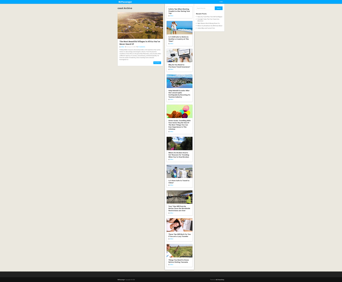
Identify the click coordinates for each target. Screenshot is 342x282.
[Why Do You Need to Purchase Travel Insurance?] (179, 55)
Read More (157, 63)
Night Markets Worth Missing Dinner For (208, 23)
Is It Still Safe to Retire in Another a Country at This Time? (178, 39)
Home (221, 1)
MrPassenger (125, 2)
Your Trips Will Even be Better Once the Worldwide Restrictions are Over (179, 208)
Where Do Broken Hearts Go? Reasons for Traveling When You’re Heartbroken (178, 155)
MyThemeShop (220, 279)
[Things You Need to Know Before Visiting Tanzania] (179, 250)
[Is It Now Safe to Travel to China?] (179, 171)
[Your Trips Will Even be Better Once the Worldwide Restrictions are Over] (179, 197)
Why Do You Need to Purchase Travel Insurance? (179, 66)
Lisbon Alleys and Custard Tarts (206, 28)
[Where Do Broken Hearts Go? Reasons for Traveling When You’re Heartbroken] (179, 143)
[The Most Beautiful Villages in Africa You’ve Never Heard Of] (140, 25)
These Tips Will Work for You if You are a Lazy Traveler (179, 235)
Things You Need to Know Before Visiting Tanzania (178, 261)
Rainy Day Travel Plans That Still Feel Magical (209, 17)
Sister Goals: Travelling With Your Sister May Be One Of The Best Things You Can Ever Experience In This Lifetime (179, 124)
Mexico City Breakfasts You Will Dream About (209, 26)
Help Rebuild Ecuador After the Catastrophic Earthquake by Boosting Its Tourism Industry (179, 93)
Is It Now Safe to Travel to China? (178, 181)
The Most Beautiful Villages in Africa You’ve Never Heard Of (139, 42)
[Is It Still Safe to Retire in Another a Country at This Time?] (179, 27)
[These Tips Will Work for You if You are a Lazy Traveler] (179, 225)
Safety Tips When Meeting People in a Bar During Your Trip (179, 11)
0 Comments (141, 47)
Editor (122, 47)
